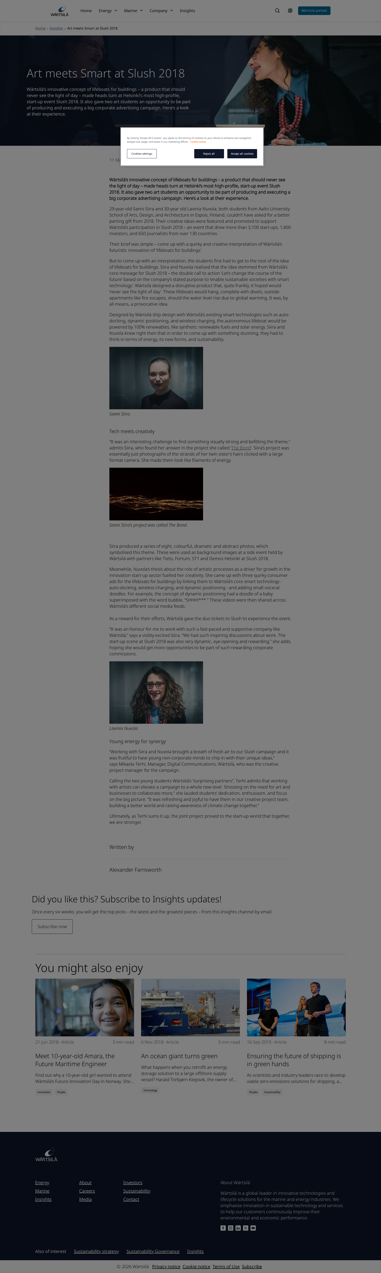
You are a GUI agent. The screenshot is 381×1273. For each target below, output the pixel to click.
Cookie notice (198, 141)
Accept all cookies (242, 153)
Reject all (209, 153)
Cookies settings (141, 153)
